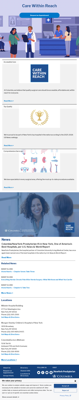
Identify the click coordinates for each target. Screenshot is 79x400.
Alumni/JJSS (25, 371)
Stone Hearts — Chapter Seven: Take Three (18, 272)
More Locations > (9, 360)
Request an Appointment (39, 15)
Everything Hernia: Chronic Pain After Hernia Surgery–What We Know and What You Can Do (36, 280)
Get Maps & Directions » (10, 317)
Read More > (9, 101)
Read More (6, 257)
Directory (24, 368)
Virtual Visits (8, 376)
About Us (6, 368)
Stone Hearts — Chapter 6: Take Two (15, 288)
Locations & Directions (25, 375)
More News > (7, 293)
